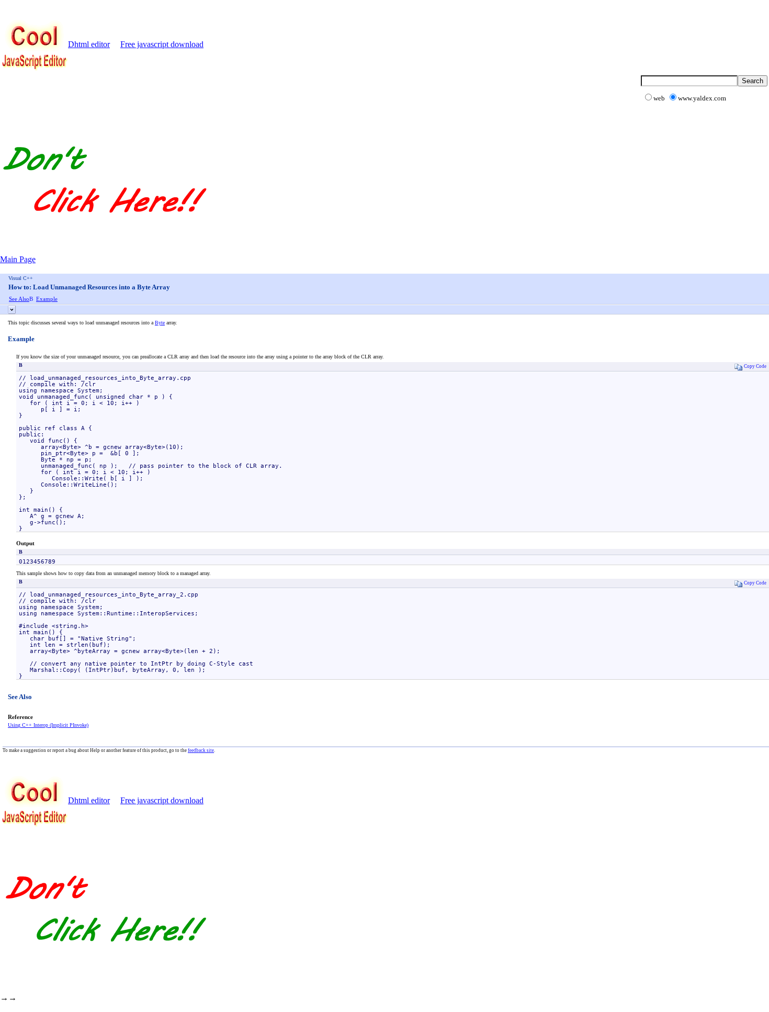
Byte (160, 322)
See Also (19, 299)
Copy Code (755, 366)
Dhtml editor (89, 44)
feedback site (201, 750)
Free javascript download (161, 44)
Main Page (18, 259)
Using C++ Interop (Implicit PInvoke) (48, 725)
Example (47, 299)
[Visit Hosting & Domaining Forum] (104, 223)
